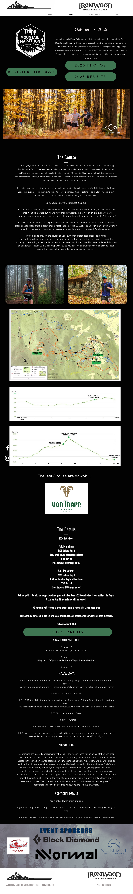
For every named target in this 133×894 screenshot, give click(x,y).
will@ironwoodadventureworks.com (39, 884)
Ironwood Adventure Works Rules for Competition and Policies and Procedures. (75, 817)
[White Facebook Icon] (7, 448)
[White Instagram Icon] (7, 458)
